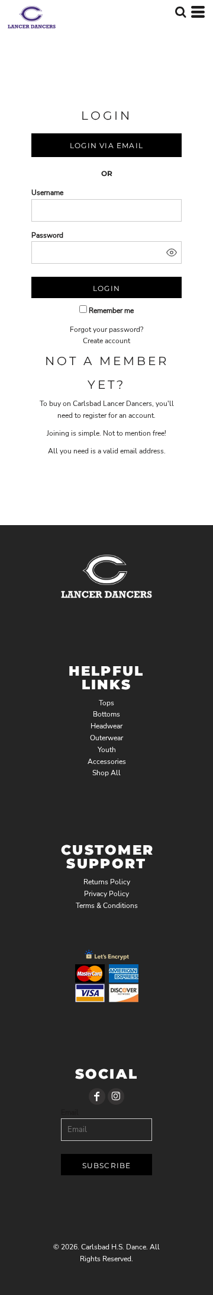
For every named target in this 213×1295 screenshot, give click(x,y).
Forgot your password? (106, 329)
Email (70, 1112)
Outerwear (106, 738)
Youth (107, 749)
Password (47, 235)
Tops (106, 703)
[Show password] (171, 252)
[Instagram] (116, 1096)
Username (47, 192)
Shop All (106, 773)
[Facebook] (97, 1096)
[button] (180, 12)
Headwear (106, 726)
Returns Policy (106, 882)
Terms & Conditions (107, 905)
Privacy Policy (106, 893)
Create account (106, 341)
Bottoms (106, 714)
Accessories (107, 761)
